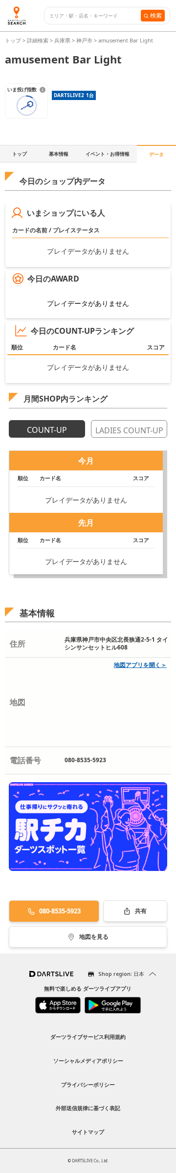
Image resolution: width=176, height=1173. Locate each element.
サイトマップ (88, 1131)
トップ (13, 40)
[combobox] (95, 16)
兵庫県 (62, 40)
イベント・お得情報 (108, 153)
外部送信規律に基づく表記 (88, 1108)
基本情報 (58, 153)
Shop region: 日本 (121, 973)
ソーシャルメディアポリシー (88, 1060)
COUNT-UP (47, 430)
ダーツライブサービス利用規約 (88, 1036)
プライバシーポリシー (88, 1084)
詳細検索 (38, 40)
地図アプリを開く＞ (140, 665)
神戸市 (84, 40)
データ (156, 154)
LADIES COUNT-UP (129, 430)
